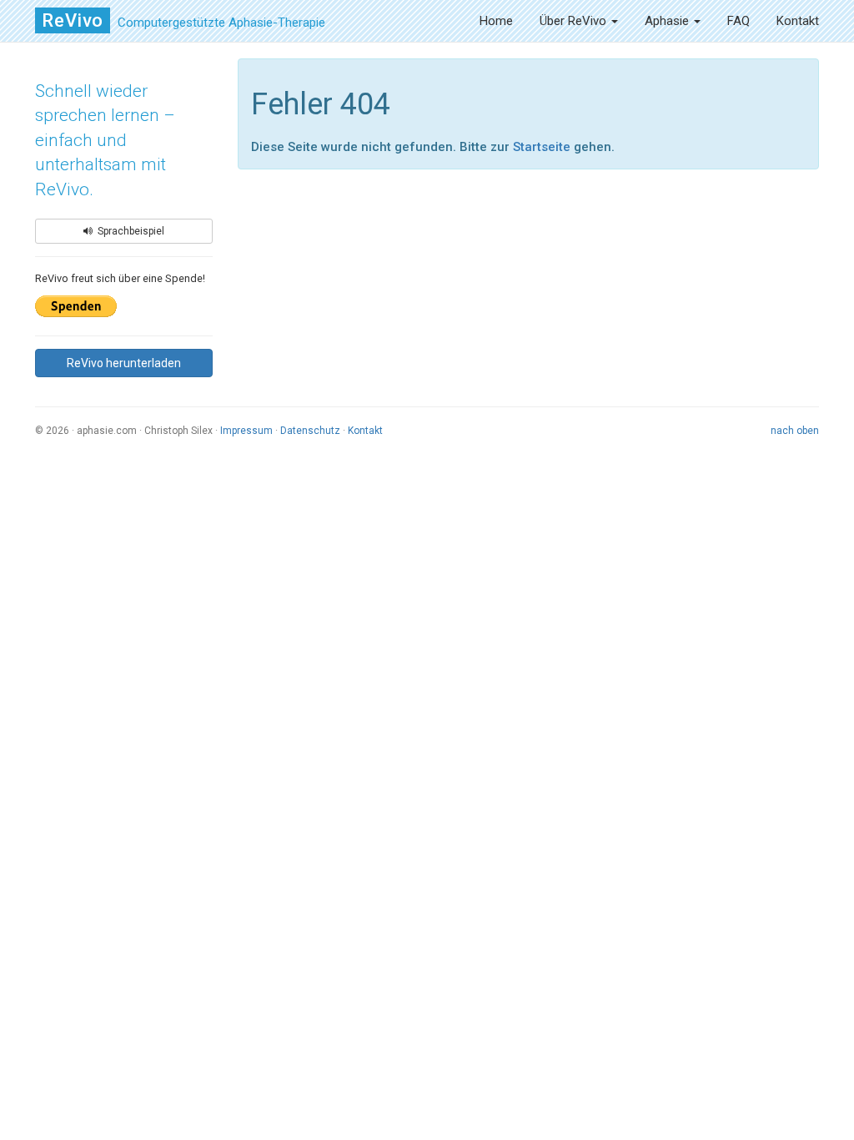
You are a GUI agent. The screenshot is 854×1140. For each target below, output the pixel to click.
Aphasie (668, 20)
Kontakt (797, 20)
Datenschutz (310, 430)
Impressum (246, 430)
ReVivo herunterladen (124, 363)
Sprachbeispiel (128, 231)
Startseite (541, 146)
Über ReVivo (575, 20)
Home (496, 20)
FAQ (738, 20)
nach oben (795, 430)
